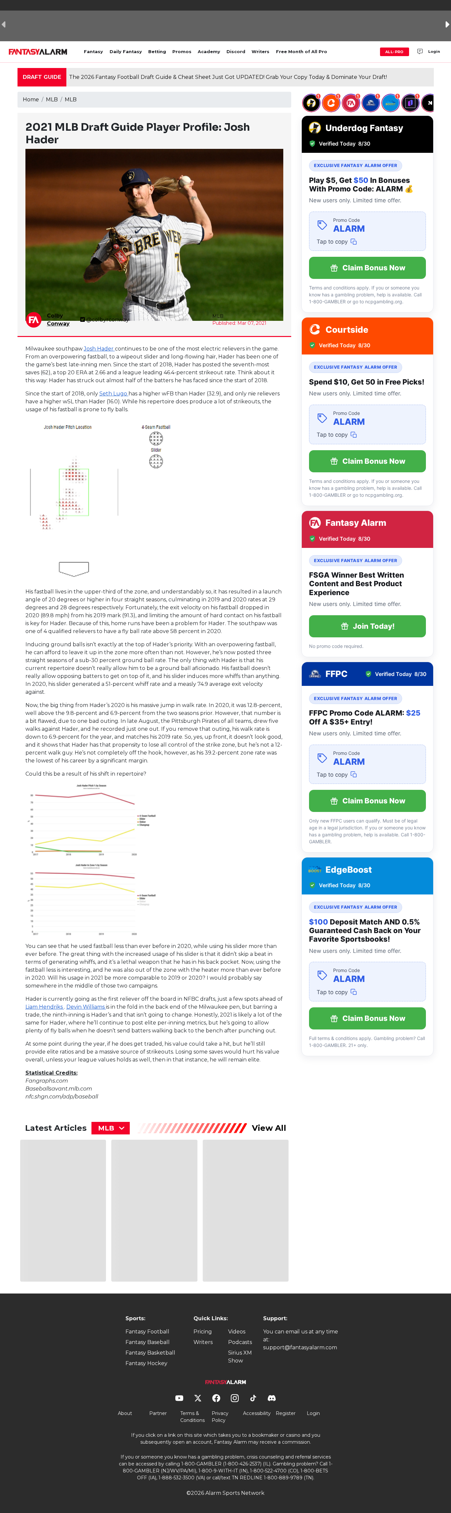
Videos (236, 1331)
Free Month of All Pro (301, 51)
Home (31, 99)
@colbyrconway (107, 320)
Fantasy (93, 51)
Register (285, 1413)
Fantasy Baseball (147, 1342)
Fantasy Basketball (150, 1353)
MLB (52, 99)
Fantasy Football (147, 1331)
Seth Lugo (113, 393)
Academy (209, 51)
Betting (157, 51)
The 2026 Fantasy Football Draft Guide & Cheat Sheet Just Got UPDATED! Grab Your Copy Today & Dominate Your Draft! (228, 77)
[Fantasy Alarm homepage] (38, 51)
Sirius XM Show (240, 1357)
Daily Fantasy (126, 51)
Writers (260, 51)
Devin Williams (86, 1007)
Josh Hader (99, 349)
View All (269, 1128)
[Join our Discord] (420, 52)
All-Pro (394, 52)
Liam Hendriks (44, 1007)
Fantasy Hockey (146, 1363)
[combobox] (110, 1128)
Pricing (202, 1331)
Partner (158, 1413)
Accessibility (257, 1413)
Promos (181, 51)
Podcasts (240, 1342)
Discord (235, 51)
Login (434, 51)
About (125, 1413)
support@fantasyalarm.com (300, 1347)
